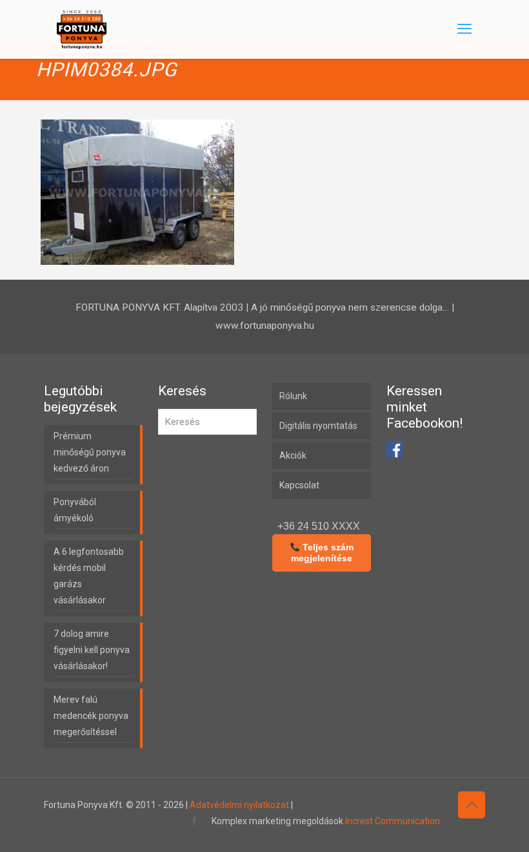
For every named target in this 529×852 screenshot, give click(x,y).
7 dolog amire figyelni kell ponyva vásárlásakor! (92, 650)
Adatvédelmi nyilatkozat (239, 805)
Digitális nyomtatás (318, 426)
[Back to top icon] (471, 804)
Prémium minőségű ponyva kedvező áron (90, 452)
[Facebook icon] (194, 821)
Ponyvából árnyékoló (75, 510)
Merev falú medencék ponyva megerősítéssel (91, 715)
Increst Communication (392, 821)
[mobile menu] (464, 29)
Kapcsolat (299, 485)
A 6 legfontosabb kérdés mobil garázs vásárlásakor (89, 575)
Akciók (292, 455)
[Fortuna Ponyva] (81, 29)
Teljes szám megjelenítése (322, 552)
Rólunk (293, 396)
